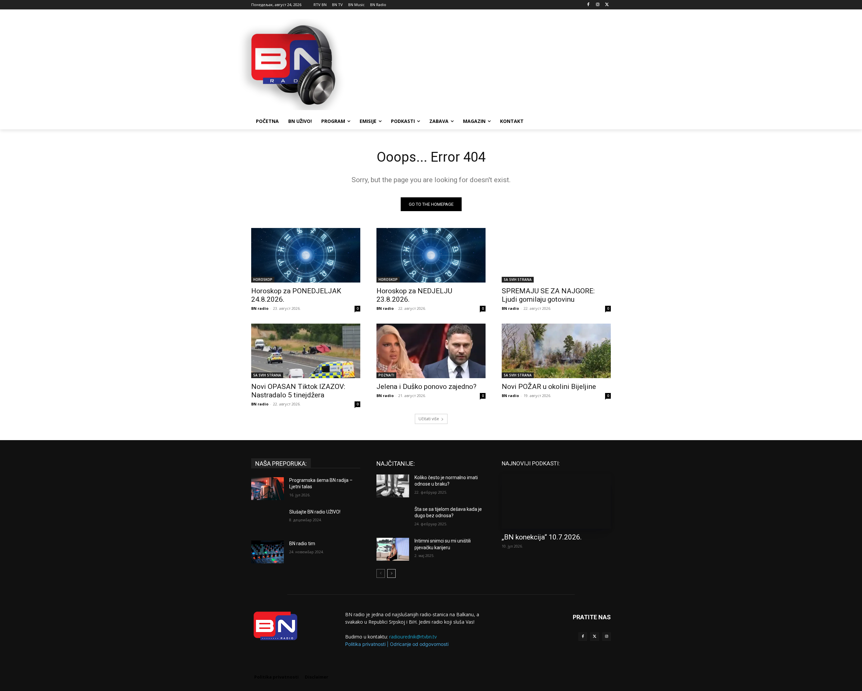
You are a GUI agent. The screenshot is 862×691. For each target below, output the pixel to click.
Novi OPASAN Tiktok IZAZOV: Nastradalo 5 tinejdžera (298, 391)
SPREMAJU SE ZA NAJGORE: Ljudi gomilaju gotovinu (548, 295)
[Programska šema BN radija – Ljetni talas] (267, 488)
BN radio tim (302, 543)
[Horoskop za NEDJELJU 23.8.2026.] (431, 255)
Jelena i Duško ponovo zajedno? (426, 387)
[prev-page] (380, 573)
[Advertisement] (481, 63)
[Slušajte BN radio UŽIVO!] (267, 520)
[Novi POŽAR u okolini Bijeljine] (556, 351)
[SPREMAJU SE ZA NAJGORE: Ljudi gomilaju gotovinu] (556, 255)
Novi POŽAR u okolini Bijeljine (549, 387)
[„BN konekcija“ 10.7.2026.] (556, 501)
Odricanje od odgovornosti (419, 644)
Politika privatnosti (365, 644)
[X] (607, 5)
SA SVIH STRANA (518, 279)
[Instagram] (597, 5)
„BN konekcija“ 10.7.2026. (542, 537)
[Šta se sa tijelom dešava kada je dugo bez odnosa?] (392, 517)
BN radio (259, 308)
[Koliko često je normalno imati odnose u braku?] (392, 485)
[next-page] (391, 573)
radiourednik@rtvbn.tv (413, 636)
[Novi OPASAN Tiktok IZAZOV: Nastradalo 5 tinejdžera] (305, 351)
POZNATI (386, 375)
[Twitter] (594, 636)
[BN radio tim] (267, 551)
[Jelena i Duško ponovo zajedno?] (431, 351)
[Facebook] (588, 5)
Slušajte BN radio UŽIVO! (314, 512)
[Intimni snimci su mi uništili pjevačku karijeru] (392, 549)
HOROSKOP (262, 279)
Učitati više (429, 419)
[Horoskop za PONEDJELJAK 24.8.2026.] (305, 255)
